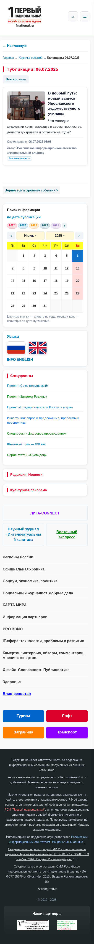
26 (66, 293)
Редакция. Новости (26, 474)
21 (12, 293)
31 (45, 306)
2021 (56, 225)
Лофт (67, 716)
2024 (23, 225)
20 (77, 280)
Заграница (23, 732)
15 (23, 280)
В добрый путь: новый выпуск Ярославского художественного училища (64, 103)
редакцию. (69, 824)
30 (34, 306)
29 (23, 306)
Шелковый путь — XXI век (26, 444)
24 (45, 293)
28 (12, 306)
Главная (8, 57)
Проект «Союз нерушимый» (28, 385)
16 (34, 280)
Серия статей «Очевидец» (27, 455)
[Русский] (16, 347)
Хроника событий (30, 57)
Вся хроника (16, 79)
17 (45, 280)
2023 (34, 225)
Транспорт (67, 732)
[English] (38, 347)
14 (12, 280)
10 (45, 268)
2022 (45, 225)
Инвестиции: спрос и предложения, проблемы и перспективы (43, 420)
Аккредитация (47, 889)
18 (55, 280)
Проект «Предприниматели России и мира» (40, 407)
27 (77, 293)
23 (34, 293)
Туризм (23, 716)
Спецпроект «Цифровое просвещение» (37, 433)
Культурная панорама (28, 490)
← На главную (15, 46)
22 (23, 293)
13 (77, 268)
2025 (12, 225)
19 (66, 280)
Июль (29, 235)
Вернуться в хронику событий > (31, 190)
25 (55, 293)
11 (56, 268)
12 (66, 268)
